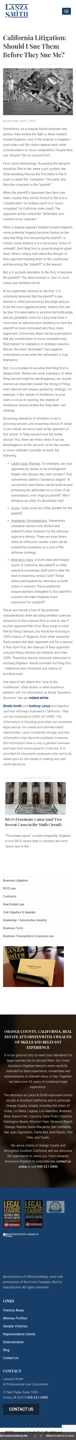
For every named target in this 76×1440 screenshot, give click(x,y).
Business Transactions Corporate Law (28, 936)
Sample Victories (15, 1326)
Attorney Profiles (15, 1318)
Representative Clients (19, 1334)
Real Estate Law (13, 904)
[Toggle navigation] (66, 11)
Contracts (9, 896)
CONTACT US (21, 1409)
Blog (6, 1350)
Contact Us (10, 1358)
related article (38, 698)
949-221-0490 (47, 1167)
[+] (38, 798)
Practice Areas (13, 1310)
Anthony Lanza (39, 706)
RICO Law (9, 888)
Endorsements (13, 1342)
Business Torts (13, 928)
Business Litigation (15, 880)
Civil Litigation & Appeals (19, 912)
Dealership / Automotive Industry (25, 920)
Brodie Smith (12, 706)
